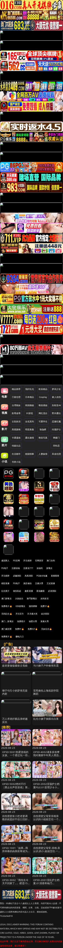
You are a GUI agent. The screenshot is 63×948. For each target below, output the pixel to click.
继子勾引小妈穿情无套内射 (15, 692)
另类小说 (16, 461)
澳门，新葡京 (7, 621)
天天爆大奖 (32, 613)
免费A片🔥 (33, 628)
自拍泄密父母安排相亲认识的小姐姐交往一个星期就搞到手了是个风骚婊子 (46, 820)
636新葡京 (20, 606)
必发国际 (52, 591)
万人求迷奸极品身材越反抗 (15, 720)
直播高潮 (55, 575)
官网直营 (39, 560)
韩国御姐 (29, 405)
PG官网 (16, 560)
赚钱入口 (20, 636)
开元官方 (20, 613)
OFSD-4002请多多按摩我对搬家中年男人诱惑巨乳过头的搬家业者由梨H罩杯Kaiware (46, 756)
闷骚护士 (56, 429)
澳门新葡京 (6, 598)
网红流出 (43, 413)
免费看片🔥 (6, 606)
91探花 (29, 413)
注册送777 (28, 568)
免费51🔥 (45, 606)
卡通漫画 (16, 437)
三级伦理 (16, 397)
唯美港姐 (43, 405)
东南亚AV (56, 405)
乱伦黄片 (5, 591)
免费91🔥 (19, 628)
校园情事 (29, 453)
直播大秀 (44, 621)
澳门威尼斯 (6, 628)
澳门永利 (51, 560)
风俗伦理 (56, 453)
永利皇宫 (44, 598)
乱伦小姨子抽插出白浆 (46, 718)
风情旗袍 (16, 429)
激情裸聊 (33, 606)
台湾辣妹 (16, 405)
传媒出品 (16, 445)
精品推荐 (16, 389)
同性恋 (56, 445)
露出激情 (29, 437)
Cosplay (43, 397)
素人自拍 (56, 397)
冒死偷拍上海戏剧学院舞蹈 (46, 692)
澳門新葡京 (32, 598)
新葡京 (49, 568)
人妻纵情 (43, 453)
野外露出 (56, 413)
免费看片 (21, 621)
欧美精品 (43, 389)
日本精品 (29, 397)
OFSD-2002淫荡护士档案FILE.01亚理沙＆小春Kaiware (46, 787)
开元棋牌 (27, 560)
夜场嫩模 (40, 591)
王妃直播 (51, 583)
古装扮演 (16, 421)
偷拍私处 (17, 591)
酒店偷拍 (27, 583)
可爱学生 (43, 421)
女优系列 (29, 421)
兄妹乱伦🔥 (46, 628)
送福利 (40, 568)
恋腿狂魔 (56, 421)
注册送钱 (16, 568)
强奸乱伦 (29, 389)
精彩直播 (5, 583)
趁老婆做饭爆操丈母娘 (15, 665)
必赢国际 (17, 575)
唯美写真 (43, 437)
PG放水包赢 (41, 575)
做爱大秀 (33, 621)
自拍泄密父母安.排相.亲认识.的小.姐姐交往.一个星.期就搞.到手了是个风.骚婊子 (47, 852)
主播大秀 (39, 583)
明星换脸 (29, 429)
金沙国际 (45, 613)
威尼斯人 (5, 560)
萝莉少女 (56, 389)
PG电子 (4, 568)
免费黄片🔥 (6, 636)
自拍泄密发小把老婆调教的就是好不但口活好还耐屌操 (15, 819)
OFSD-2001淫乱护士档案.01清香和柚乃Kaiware (46, 883)
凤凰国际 (29, 575)
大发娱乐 (19, 598)
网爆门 (56, 437)
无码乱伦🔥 (6, 613)
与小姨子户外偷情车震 (46, 665)
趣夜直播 (29, 591)
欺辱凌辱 (16, 413)
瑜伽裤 (43, 429)
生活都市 (16, 453)
